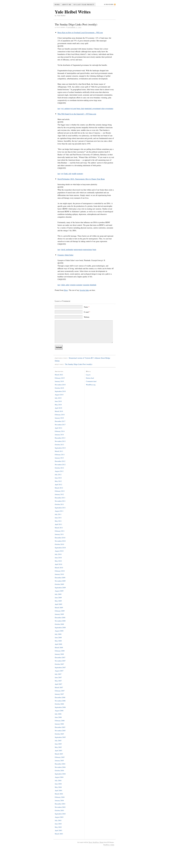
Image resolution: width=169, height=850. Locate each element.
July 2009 (58, 594)
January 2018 (59, 418)
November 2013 (60, 441)
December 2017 (60, 421)
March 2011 (59, 528)
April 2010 (58, 564)
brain (94, 249)
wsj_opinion (65, 108)
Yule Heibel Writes (73, 12)
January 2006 (59, 724)
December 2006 (60, 697)
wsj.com (73, 108)
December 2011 (60, 498)
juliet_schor (65, 285)
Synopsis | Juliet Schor (65, 255)
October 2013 (59, 444)
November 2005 (60, 730)
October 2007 (59, 664)
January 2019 (59, 381)
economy (80, 173)
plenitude (93, 285)
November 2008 (60, 621)
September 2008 (60, 627)
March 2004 (59, 794)
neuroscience (87, 249)
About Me (66, 4)
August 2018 (59, 395)
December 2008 (60, 617)
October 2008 (59, 624)
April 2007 (58, 684)
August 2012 (59, 471)
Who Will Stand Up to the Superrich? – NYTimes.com (77, 114)
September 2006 (60, 707)
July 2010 (58, 554)
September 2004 (60, 774)
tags (59, 108)
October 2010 (59, 544)
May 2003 (58, 827)
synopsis (73, 285)
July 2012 (58, 474)
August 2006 (59, 710)
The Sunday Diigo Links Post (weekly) (78, 364)
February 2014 (60, 431)
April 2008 (58, 644)
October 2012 (59, 468)
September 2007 (60, 667)
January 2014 (59, 434)
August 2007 (59, 671)
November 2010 (60, 541)
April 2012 (58, 484)
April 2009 (58, 604)
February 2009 (60, 611)
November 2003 (60, 807)
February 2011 (60, 531)
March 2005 (59, 754)
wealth (74, 173)
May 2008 (58, 641)
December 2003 (60, 804)
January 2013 (59, 458)
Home (57, 4)
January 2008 (59, 654)
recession (86, 285)
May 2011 (58, 521)
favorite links (84, 290)
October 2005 (59, 734)
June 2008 (58, 637)
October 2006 (59, 704)
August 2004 (59, 777)
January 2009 (59, 614)
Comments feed (91, 381)
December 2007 (60, 657)
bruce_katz (80, 108)
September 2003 (60, 814)
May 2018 (58, 404)
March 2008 (59, 647)
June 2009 (58, 597)
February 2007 (60, 691)
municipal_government (93, 108)
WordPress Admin (108, 845)
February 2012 (60, 491)
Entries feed (90, 378)
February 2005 (60, 757)
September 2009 (60, 587)
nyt (62, 173)
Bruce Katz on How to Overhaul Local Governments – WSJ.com (80, 32)
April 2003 (58, 830)
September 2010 (60, 547)
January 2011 (59, 534)
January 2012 (59, 494)
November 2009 (60, 581)
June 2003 (58, 824)
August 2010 (59, 551)
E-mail (87, 312)
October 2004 (59, 770)
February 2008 (60, 651)
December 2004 (60, 764)
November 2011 (60, 501)
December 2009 (60, 577)
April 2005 (58, 750)
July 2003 (58, 820)
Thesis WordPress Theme (95, 842)
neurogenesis (78, 249)
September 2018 (60, 391)
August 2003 (59, 817)
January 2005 (59, 760)
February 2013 (60, 454)
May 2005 (58, 747)
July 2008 (58, 634)
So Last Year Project (84, 4)
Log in (88, 375)
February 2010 (60, 571)
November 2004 (60, 767)
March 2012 (59, 488)
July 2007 (58, 674)
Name (86, 307)
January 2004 (59, 800)
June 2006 (58, 717)
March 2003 (59, 834)
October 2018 (59, 388)
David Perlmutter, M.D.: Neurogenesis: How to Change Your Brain (81, 179)
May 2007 (58, 681)
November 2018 (60, 385)
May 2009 (58, 601)
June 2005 (58, 744)
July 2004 (58, 780)
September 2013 (60, 448)
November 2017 (60, 424)
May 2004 (58, 787)
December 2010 (60, 538)
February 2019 (60, 378)
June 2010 (58, 557)
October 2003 (59, 810)
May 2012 (58, 481)
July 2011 (58, 514)
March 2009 (59, 607)
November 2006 (60, 701)
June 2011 (58, 518)
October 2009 (59, 584)
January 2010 (59, 574)
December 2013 (60, 438)
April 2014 (58, 428)
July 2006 (58, 714)
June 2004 (58, 784)
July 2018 (58, 398)
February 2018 (60, 414)
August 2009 (59, 591)
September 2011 (60, 508)
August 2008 (59, 631)
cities (103, 108)
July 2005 (58, 740)
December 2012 (60, 461)
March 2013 (59, 451)
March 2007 (59, 687)
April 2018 (58, 408)
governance (109, 108)
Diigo (66, 290)
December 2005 (60, 727)
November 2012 (60, 464)
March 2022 (59, 375)
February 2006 (60, 720)
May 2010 (58, 561)
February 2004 (60, 797)
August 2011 (59, 511)
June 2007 (58, 677)
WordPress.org (91, 385)
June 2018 (58, 401)
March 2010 (59, 567)
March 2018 (59, 411)
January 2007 (59, 694)
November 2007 (60, 661)
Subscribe (109, 4)
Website (86, 317)
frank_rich (67, 173)
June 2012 (58, 478)
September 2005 (60, 737)
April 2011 (58, 524)
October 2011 (59, 504)
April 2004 (58, 790)
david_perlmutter (67, 249)
